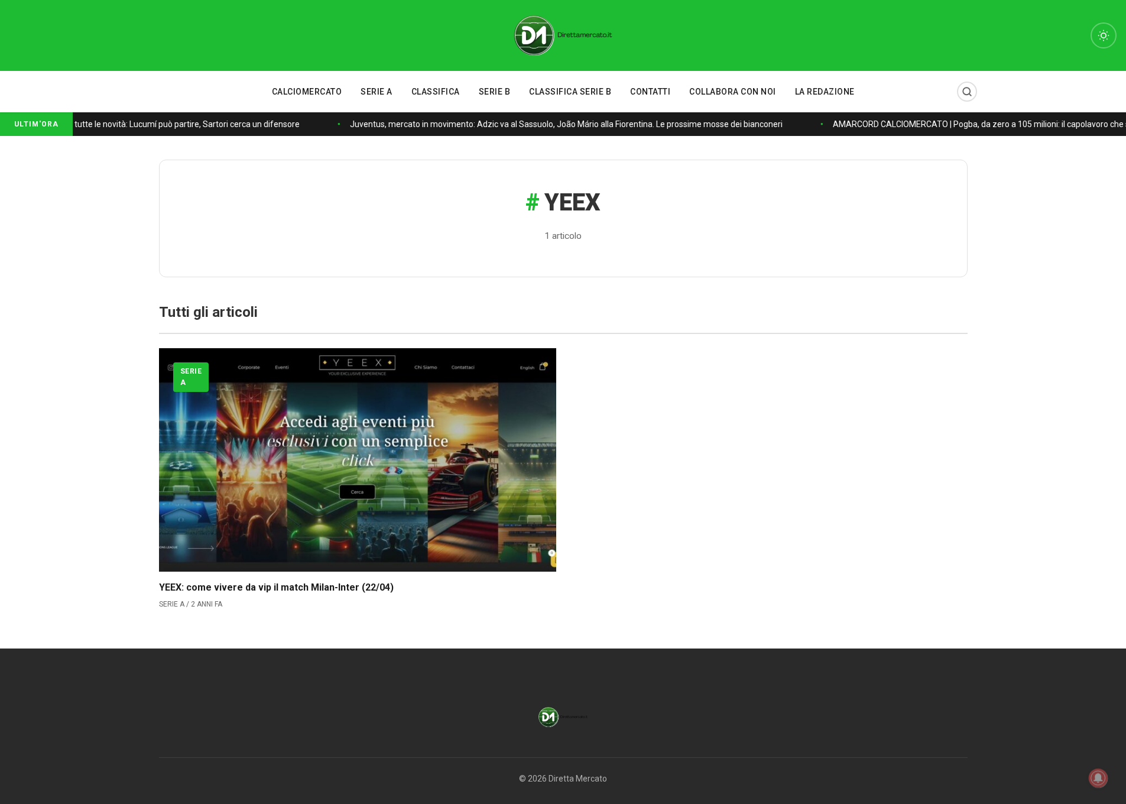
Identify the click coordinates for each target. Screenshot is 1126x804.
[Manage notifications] (1098, 778)
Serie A (376, 91)
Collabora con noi (732, 91)
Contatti (650, 91)
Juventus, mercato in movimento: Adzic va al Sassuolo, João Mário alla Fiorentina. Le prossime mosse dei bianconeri (562, 124)
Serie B (495, 91)
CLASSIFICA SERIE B (570, 91)
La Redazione (825, 91)
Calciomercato (307, 91)
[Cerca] (967, 92)
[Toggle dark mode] (1104, 35)
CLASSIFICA (435, 91)
